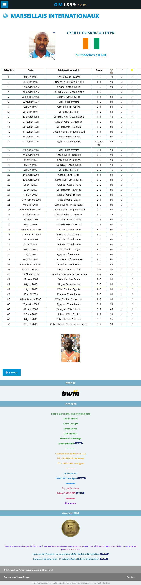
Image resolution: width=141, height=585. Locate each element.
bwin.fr (70, 383)
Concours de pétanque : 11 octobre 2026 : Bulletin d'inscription (66, 558)
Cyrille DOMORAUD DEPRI (91, 32)
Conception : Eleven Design (17, 577)
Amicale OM (70, 513)
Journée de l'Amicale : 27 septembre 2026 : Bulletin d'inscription (66, 554)
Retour (13, 372)
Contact (131, 577)
